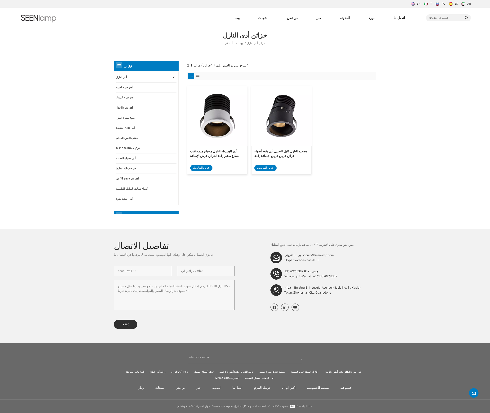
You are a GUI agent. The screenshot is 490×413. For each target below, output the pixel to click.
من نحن (292, 18)
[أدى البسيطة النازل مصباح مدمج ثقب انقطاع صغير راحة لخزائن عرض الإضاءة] (217, 116)
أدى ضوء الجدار (124, 107)
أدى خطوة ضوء (124, 198)
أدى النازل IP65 (179, 371)
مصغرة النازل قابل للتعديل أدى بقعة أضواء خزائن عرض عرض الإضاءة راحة (281, 153)
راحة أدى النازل (157, 371)
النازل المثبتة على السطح (304, 371)
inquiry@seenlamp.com (318, 255)
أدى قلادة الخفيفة (125, 128)
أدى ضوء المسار (125, 97)
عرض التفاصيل (201, 167)
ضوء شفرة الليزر (125, 117)
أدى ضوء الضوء (124, 87)
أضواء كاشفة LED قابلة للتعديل (236, 371)
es (456, 3)
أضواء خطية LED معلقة (272, 371)
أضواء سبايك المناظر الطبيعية (132, 188)
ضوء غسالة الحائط (126, 168)
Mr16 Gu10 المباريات (227, 378)
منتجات (263, 18)
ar (469, 3)
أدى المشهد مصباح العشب (259, 378)
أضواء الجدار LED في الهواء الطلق (343, 371)
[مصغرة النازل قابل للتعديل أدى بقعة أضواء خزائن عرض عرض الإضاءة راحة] (281, 116)
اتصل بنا (399, 18)
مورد (371, 18)
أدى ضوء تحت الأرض (127, 178)
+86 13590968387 (296, 271)
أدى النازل (121, 77)
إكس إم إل (289, 387)
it (431, 3)
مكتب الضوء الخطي (127, 138)
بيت (237, 18)
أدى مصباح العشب (126, 158)
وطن (141, 387)
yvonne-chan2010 (306, 260)
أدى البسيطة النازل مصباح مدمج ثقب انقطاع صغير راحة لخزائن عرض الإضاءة (215, 153)
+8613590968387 (325, 276)
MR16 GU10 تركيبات (128, 148)
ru (443, 3)
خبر (319, 18)
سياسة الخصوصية (318, 387)
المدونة (345, 18)
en (418, 3)
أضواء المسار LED (204, 371)
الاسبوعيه (346, 387)
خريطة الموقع (262, 387)
